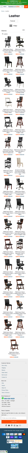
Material (3, 31)
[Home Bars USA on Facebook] (6, 426)
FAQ (3, 383)
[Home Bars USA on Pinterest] (12, 426)
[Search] (22, 6)
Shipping (4, 367)
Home (2, 11)
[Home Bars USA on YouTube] (9, 426)
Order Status (4, 372)
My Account (4, 374)
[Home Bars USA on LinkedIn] (17, 426)
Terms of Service (5, 392)
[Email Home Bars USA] (20, 426)
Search (3, 385)
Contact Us (4, 377)
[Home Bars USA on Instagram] (14, 426)
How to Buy (4, 365)
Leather (5, 34)
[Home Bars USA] (14, 6)
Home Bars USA (11, 430)
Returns (3, 370)
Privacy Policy (5, 390)
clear (23, 30)
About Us (4, 387)
